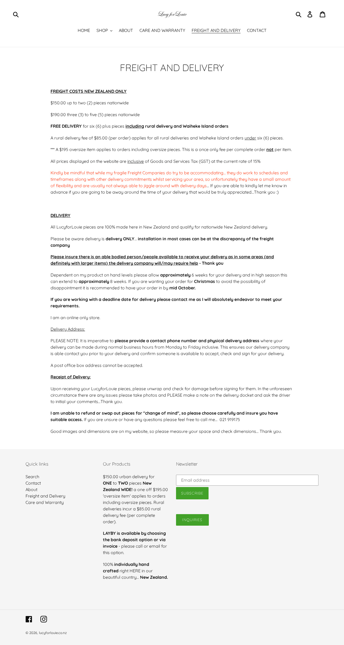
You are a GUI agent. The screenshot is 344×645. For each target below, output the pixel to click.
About (31, 489)
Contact (33, 483)
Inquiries (192, 519)
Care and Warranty (45, 502)
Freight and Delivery (45, 496)
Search (32, 476)
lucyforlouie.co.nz (53, 633)
